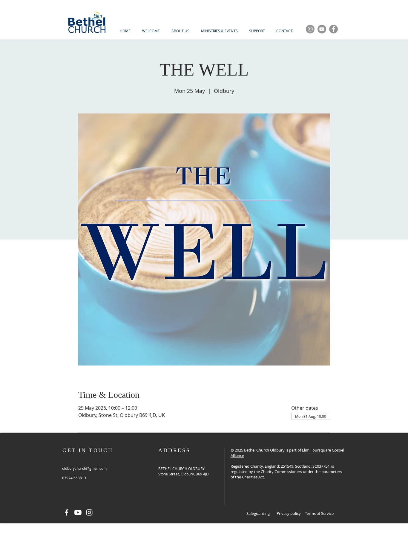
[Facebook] (333, 29)
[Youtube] (78, 512)
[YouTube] (321, 29)
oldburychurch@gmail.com (84, 468)
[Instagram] (310, 29)
